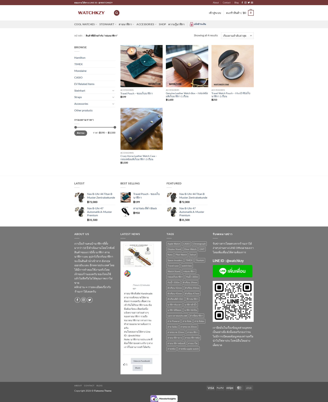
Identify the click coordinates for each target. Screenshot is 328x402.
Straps (78, 97)
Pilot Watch (181, 254)
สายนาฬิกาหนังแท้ (176, 343)
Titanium (199, 260)
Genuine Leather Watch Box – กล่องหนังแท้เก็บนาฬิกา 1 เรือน (187, 95)
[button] (215, 13)
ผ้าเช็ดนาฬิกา (196, 315)
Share (137, 368)
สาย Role (187, 321)
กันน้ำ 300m (192, 276)
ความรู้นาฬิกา (176, 24)
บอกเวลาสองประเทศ (177, 315)
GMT (202, 249)
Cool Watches (84, 24)
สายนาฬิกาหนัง (192, 337)
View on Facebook (141, 361)
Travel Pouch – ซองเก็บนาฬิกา (136, 93)
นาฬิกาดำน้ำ (191, 304)
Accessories (145, 24)
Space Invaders (175, 260)
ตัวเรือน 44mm (192, 288)
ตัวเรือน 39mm (190, 282)
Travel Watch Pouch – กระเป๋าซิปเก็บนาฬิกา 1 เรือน (230, 95)
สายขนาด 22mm (176, 332)
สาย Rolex (199, 321)
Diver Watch (190, 249)
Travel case (173, 265)
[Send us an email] (252, 3)
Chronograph (199, 243)
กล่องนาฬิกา (189, 271)
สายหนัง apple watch (189, 348)
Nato (170, 254)
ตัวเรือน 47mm (192, 293)
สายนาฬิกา (125, 24)
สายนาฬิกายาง (175, 337)
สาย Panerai (174, 321)
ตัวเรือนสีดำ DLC (176, 299)
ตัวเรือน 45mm (175, 293)
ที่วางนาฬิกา (192, 299)
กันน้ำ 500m (174, 282)
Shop (162, 24)
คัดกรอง (80, 133)
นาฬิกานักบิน (190, 310)
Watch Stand (174, 271)
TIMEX (78, 64)
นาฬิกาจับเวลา (175, 304)
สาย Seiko (172, 326)
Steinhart (106, 24)
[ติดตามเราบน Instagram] (245, 3)
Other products (83, 110)
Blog (236, 2)
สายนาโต (192, 343)
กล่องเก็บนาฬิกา (175, 276)
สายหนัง (171, 348)
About (216, 2)
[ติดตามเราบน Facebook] (242, 3)
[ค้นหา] (116, 13)
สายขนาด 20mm (188, 326)
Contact (227, 2)
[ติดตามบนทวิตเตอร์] (249, 3)
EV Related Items (84, 83)
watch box (187, 265)
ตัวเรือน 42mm (175, 288)
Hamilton (79, 57)
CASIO (78, 77)
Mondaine (80, 70)
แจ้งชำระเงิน (199, 24)
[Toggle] (113, 90)
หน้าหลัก (78, 35)
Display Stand (174, 249)
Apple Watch (174, 243)
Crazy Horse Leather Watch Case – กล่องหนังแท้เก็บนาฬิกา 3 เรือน (138, 158)
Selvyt (193, 254)
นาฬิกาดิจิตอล (174, 310)
